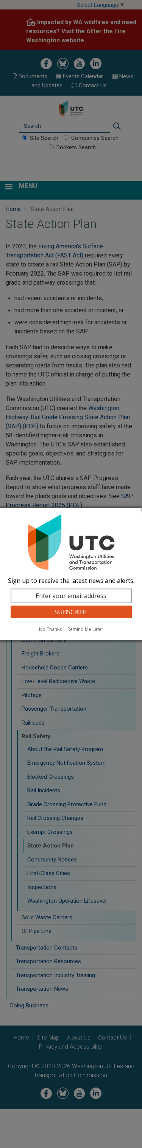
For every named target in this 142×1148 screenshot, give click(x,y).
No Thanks (50, 629)
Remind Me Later (85, 629)
